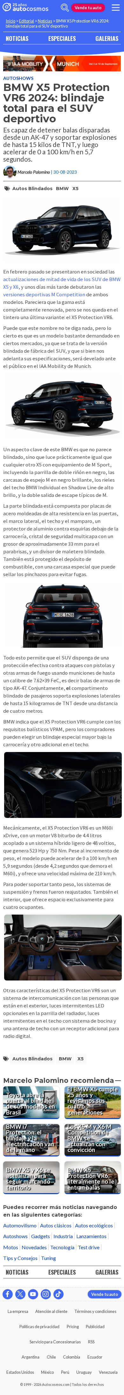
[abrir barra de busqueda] (65, 7)
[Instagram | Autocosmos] (46, 1294)
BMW (62, 188)
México (47, 1372)
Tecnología (62, 1247)
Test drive (89, 1247)
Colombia (71, 1357)
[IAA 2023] (62, 63)
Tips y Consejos (20, 1258)
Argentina (30, 1357)
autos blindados (32, 188)
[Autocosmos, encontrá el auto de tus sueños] (25, 8)
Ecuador (94, 1357)
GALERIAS (106, 38)
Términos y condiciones (95, 1311)
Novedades (34, 1247)
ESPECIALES (62, 38)
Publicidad (95, 1326)
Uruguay (84, 1372)
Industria (63, 1236)
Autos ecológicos (94, 1225)
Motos (10, 1247)
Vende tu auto (88, 7)
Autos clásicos (56, 1225)
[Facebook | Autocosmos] (8, 1294)
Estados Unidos (20, 1372)
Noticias (45, 20)
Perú (65, 1372)
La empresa (18, 1311)
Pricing (73, 1326)
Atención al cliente (51, 1311)
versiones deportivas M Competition (44, 294)
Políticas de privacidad (39, 1326)
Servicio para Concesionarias (55, 1341)
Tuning (48, 1258)
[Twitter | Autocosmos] (20, 1294)
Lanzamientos (91, 1236)
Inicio (10, 20)
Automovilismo (20, 1225)
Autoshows (18, 78)
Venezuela (108, 1372)
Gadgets (40, 1236)
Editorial (26, 20)
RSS (91, 1341)
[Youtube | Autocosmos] (33, 1294)
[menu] (115, 7)
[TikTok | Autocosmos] (58, 1294)
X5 (75, 188)
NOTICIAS (17, 38)
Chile (51, 1357)
